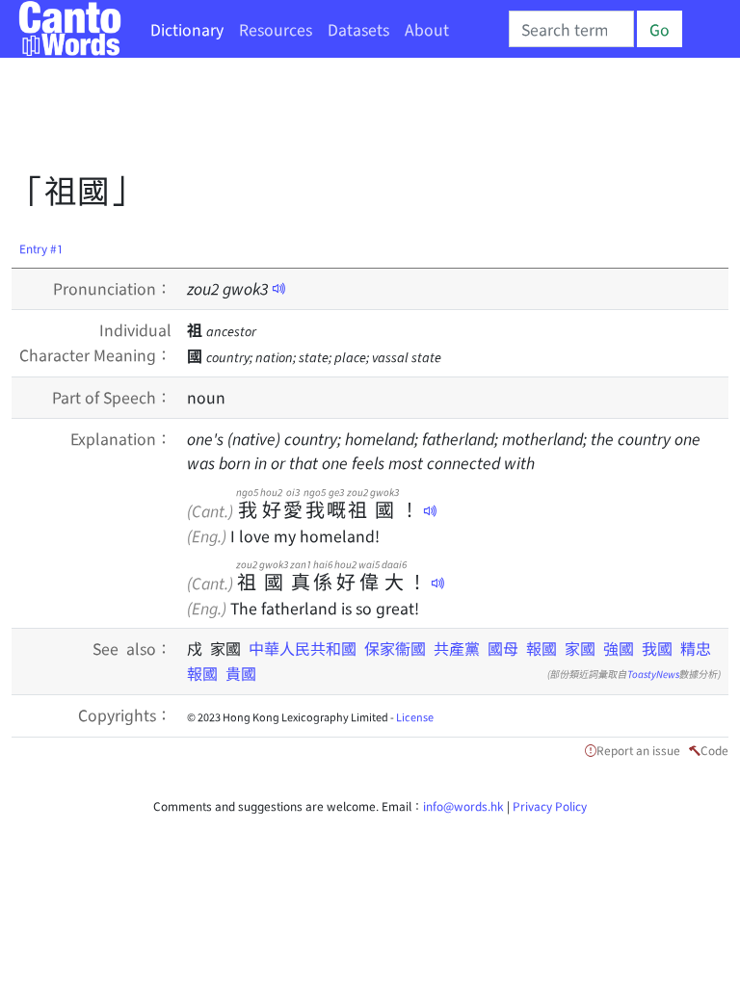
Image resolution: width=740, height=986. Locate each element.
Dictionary (187, 28)
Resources (275, 28)
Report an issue (638, 749)
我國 (657, 648)
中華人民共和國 (303, 648)
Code (714, 749)
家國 (580, 648)
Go (659, 28)
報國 (541, 648)
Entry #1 (41, 248)
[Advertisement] (362, 120)
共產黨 (457, 648)
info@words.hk (463, 805)
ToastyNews (653, 673)
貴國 (240, 673)
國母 (503, 648)
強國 (618, 648)
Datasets (358, 28)
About (427, 28)
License (415, 716)
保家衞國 (395, 648)
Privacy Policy (550, 805)
